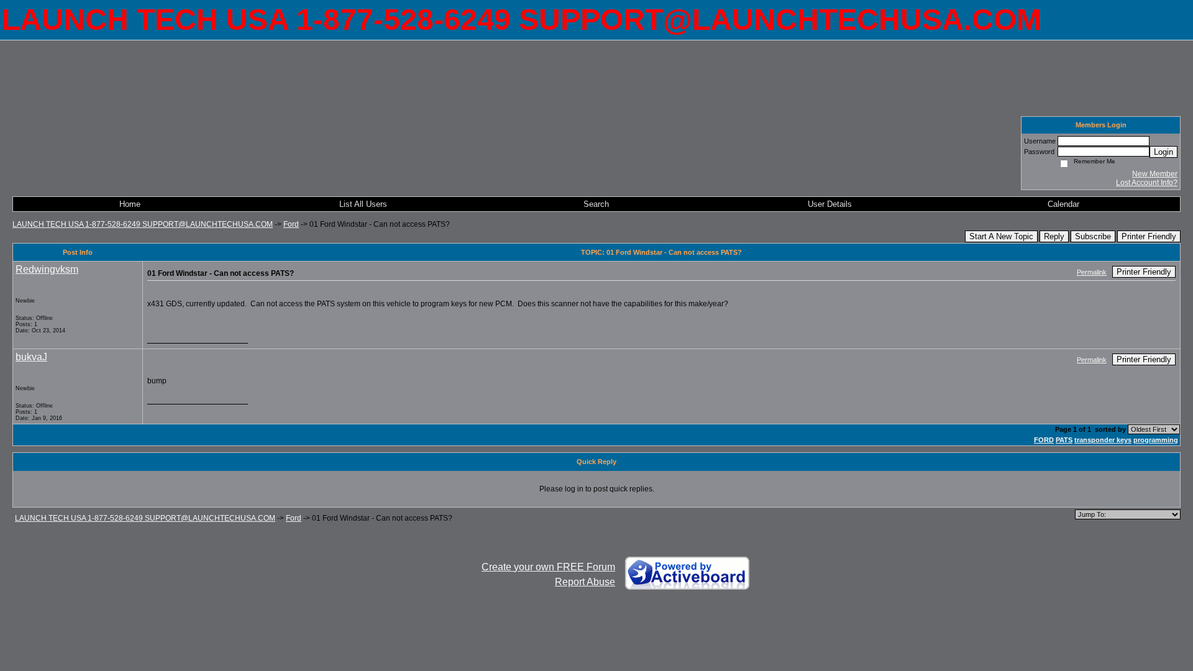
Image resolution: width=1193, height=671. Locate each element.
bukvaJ (31, 357)
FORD (1044, 440)
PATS (1064, 440)
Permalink (1092, 272)
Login (1163, 152)
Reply (1054, 236)
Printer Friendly (1149, 236)
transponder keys (1102, 440)
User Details (830, 204)
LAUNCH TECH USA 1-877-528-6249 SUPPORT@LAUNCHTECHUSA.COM (142, 224)
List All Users (363, 204)
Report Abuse (585, 582)
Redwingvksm (47, 269)
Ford (291, 224)
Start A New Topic (1001, 236)
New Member (1154, 174)
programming (1155, 440)
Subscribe (1093, 236)
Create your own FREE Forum (548, 567)
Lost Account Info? (1146, 182)
